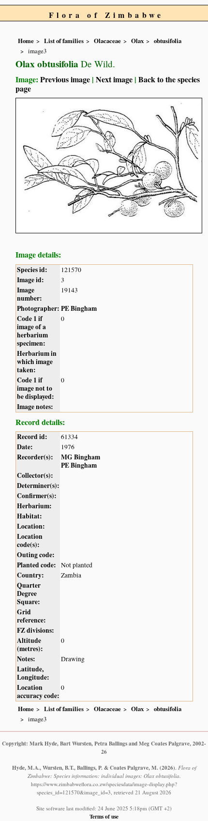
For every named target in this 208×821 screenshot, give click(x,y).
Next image (114, 79)
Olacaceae (107, 40)
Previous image (65, 79)
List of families (64, 40)
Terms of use (104, 816)
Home (26, 40)
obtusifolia (167, 40)
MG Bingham (80, 457)
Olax (137, 40)
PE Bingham (79, 308)
